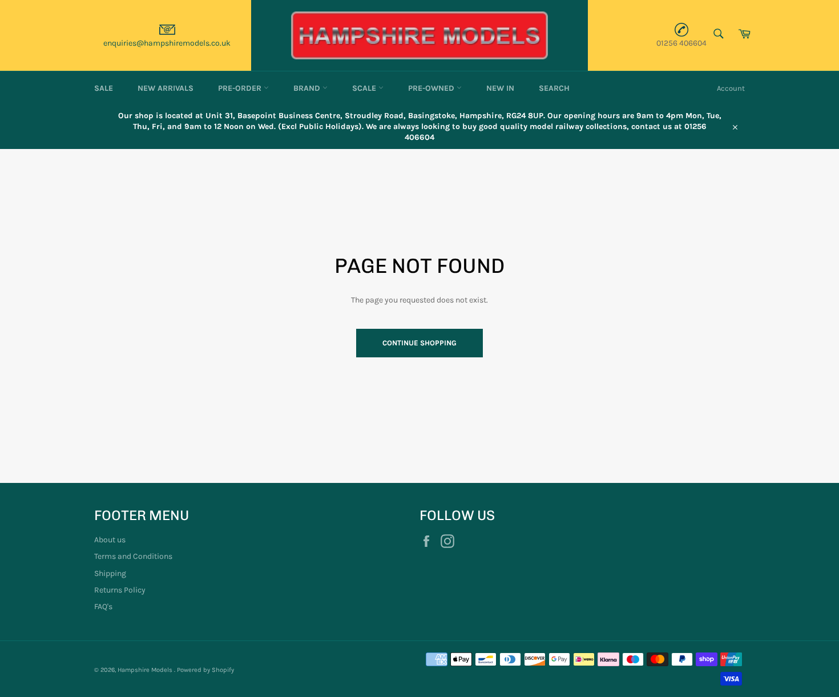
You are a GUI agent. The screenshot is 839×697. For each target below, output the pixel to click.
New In (500, 88)
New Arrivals (165, 88)
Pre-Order (241, 88)
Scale (365, 88)
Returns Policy (120, 590)
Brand (307, 88)
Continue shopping (419, 343)
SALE (103, 88)
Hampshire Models (146, 670)
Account (731, 88)
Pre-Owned (432, 88)
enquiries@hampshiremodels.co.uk (167, 43)
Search (554, 88)
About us (110, 540)
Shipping (110, 573)
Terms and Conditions (133, 556)
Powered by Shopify (205, 670)
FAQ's (103, 606)
